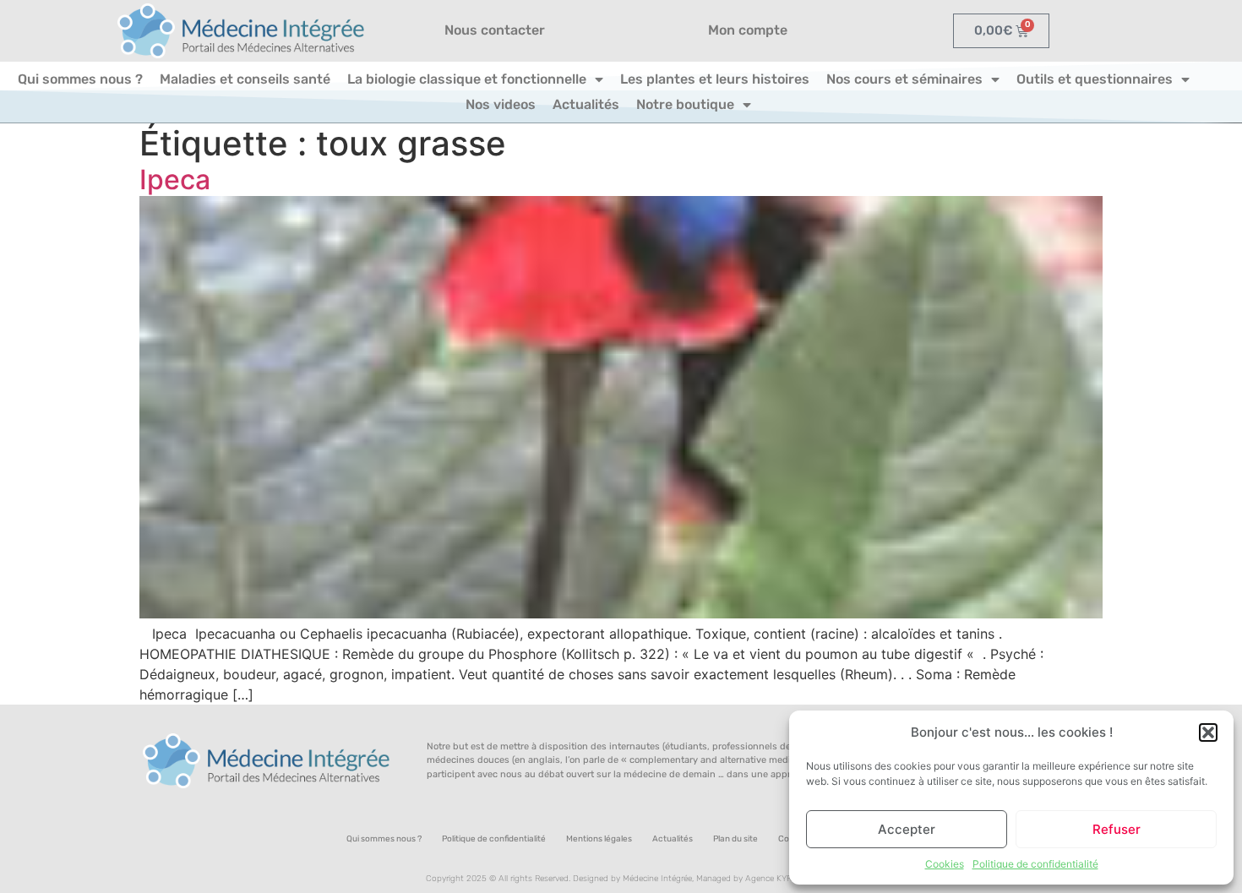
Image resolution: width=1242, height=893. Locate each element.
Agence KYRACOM (780, 879)
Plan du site (735, 839)
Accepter (906, 829)
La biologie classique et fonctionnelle (466, 79)
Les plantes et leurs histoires (714, 79)
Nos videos (501, 104)
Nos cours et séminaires (904, 79)
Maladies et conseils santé (245, 79)
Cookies (944, 864)
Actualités (586, 104)
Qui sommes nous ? (80, 79)
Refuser (1116, 829)
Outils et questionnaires (1094, 79)
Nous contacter (494, 30)
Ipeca (174, 179)
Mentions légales (599, 839)
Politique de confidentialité (1035, 864)
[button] (1208, 732)
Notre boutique (685, 104)
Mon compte (747, 30)
